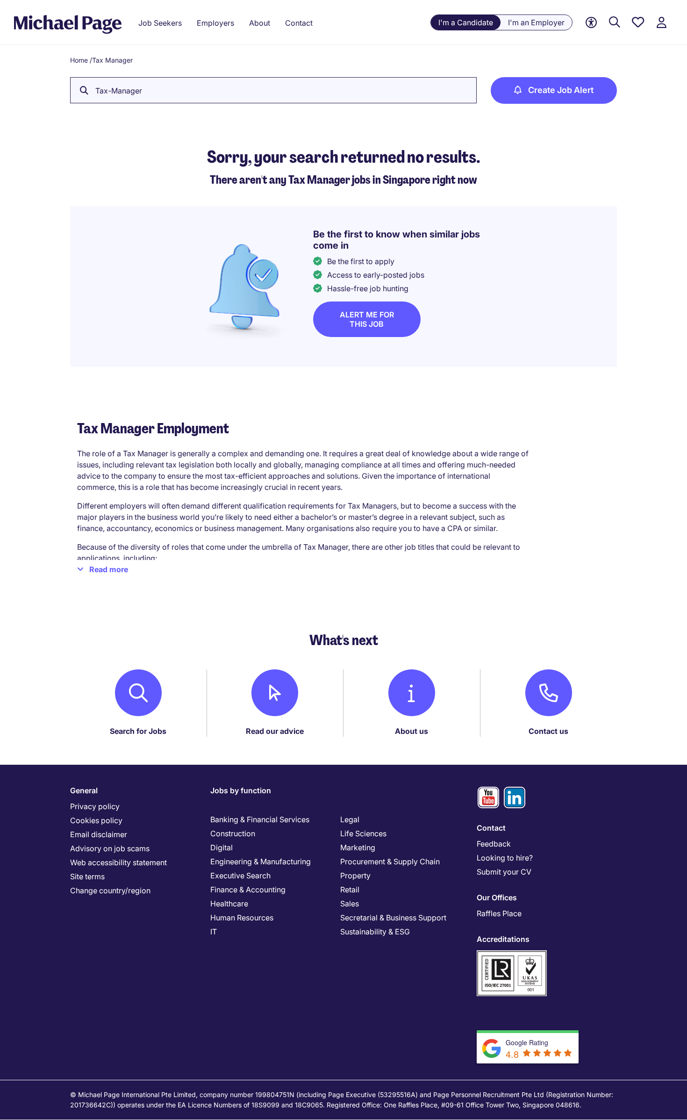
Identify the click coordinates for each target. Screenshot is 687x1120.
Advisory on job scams (110, 848)
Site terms (87, 876)
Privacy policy (95, 806)
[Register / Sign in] (661, 22)
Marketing (357, 847)
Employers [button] (215, 23)
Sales (349, 903)
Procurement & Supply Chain (390, 861)
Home (79, 60)
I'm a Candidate (465, 22)
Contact (491, 828)
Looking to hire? (505, 857)
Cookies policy (96, 820)
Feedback (494, 843)
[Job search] (614, 22)
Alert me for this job (367, 319)
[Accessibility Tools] (591, 23)
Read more (108, 569)
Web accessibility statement (118, 862)
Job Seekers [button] (160, 23)
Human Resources (241, 917)
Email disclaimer (98, 834)
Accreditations (503, 939)
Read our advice (275, 731)
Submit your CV (504, 871)
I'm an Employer (536, 22)
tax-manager (118, 90)
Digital (221, 847)
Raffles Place (499, 913)
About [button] (259, 23)
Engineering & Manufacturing (260, 861)
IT (213, 931)
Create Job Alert (561, 90)
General (84, 790)
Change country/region (110, 890)
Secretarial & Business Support (393, 917)
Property (355, 875)
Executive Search (240, 875)
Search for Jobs (138, 731)
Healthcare (229, 903)
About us (411, 731)
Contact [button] (299, 23)
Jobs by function (240, 790)
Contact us (548, 731)
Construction (232, 833)
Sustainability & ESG (375, 931)
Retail (349, 889)
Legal (349, 819)
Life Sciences (363, 833)
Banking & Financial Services (259, 819)
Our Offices (497, 897)
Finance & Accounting (248, 889)
